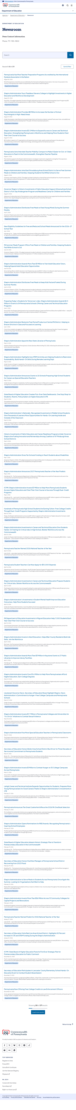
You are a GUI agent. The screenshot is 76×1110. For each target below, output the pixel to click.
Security (39, 1097)
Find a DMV (5, 1064)
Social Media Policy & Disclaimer (51, 1097)
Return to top (67, 1024)
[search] (68, 5)
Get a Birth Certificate (9, 1067)
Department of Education (12, 11)
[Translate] (63, 5)
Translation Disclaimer (29, 1097)
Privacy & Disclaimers (16, 1097)
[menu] (72, 5)
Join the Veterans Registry (10, 1071)
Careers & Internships (9, 1083)
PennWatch (6, 1086)
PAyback (5, 1074)
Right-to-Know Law (8, 1089)
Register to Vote (7, 1061)
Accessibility (5, 1097)
